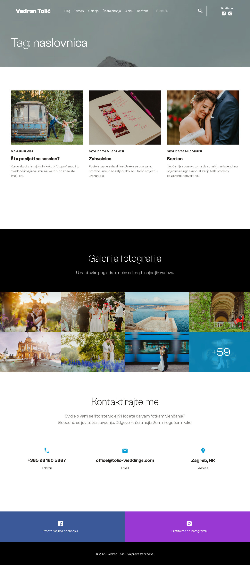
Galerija (93, 11)
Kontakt (142, 11)
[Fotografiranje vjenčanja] (93, 312)
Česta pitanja (112, 11)
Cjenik (129, 11)
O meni (79, 11)
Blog (67, 11)
